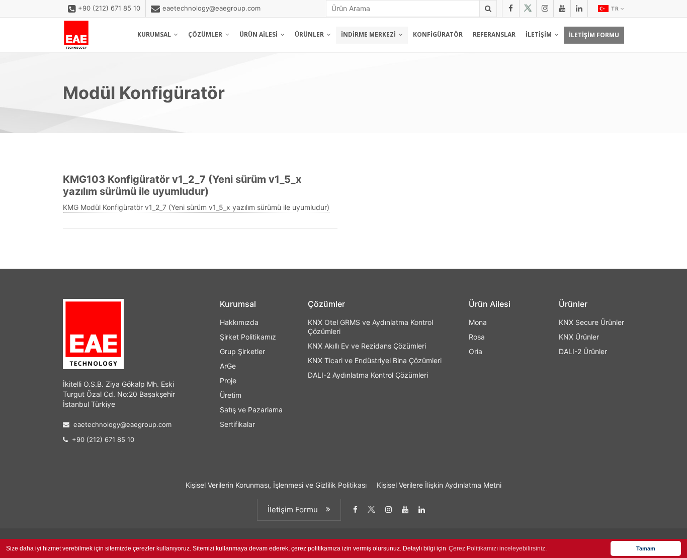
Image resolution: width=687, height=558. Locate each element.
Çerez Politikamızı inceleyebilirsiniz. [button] (498, 548)
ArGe (228, 366)
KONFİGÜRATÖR (438, 34)
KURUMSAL (155, 34)
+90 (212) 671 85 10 (109, 8)
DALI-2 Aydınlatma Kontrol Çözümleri (368, 375)
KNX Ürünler (579, 336)
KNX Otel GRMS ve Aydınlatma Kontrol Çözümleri (370, 327)
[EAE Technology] (76, 35)
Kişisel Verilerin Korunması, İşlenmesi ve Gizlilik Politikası (276, 485)
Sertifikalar (237, 424)
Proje (228, 380)
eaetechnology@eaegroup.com (211, 8)
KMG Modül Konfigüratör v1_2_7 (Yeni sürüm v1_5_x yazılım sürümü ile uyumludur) (196, 207)
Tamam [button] (645, 548)
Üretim (230, 395)
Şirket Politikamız (248, 336)
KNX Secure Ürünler (591, 322)
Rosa (477, 336)
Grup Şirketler (242, 351)
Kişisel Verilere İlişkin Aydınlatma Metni (439, 485)
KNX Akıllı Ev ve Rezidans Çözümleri (367, 346)
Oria (475, 351)
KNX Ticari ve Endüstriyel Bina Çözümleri (375, 360)
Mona (478, 322)
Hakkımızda (239, 322)
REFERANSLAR (494, 34)
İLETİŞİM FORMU (594, 35)
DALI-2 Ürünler (583, 351)
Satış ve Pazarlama (251, 409)
